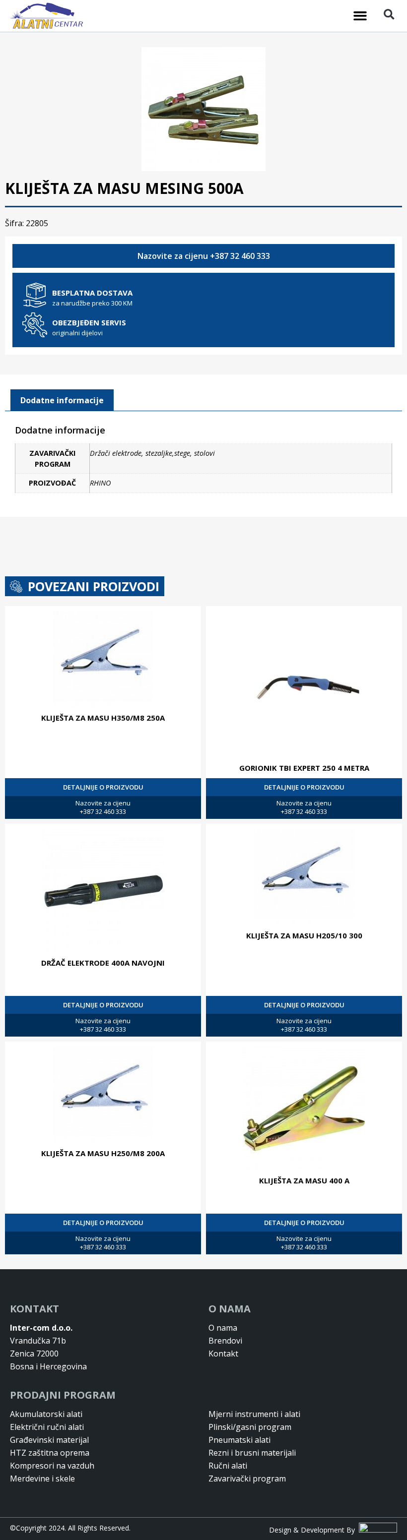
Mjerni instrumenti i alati (254, 1414)
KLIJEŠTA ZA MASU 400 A (304, 1180)
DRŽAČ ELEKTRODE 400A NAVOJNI (103, 963)
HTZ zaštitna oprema (49, 1452)
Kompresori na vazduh (52, 1465)
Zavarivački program (247, 1478)
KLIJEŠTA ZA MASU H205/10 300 (304, 935)
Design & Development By (314, 1530)
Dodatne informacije (62, 400)
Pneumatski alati (239, 1439)
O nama (222, 1327)
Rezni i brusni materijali (252, 1452)
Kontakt (223, 1353)
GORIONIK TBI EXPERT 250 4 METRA (304, 768)
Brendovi (225, 1340)
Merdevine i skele (42, 1478)
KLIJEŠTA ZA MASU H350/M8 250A (103, 718)
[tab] (62, 400)
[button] (360, 16)
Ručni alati (227, 1465)
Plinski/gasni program (249, 1426)
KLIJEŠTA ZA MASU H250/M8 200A (103, 1153)
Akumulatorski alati (46, 1414)
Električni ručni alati (47, 1426)
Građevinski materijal (49, 1439)
